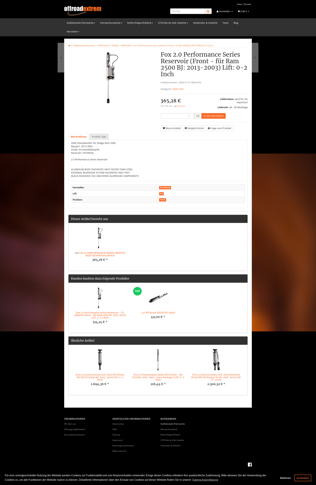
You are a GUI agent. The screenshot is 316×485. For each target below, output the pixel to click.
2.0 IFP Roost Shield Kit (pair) (158, 312)
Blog (236, 22)
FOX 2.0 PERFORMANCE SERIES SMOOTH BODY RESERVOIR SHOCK (101, 254)
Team (226, 22)
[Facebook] (250, 464)
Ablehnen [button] (285, 478)
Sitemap (116, 434)
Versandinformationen (74, 434)
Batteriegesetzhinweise (123, 445)
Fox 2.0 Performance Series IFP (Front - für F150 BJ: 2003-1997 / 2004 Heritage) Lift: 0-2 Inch (158, 377)
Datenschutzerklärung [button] (205, 479)
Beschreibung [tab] (78, 136)
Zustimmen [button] (303, 478)
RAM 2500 (178, 89)
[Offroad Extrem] (93, 11)
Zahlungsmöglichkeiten (74, 429)
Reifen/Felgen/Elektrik (139, 22)
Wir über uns (70, 423)
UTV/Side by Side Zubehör (172, 22)
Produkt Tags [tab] (99, 136)
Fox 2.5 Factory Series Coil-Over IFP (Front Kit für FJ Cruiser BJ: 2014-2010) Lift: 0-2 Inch (100, 377)
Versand (181, 106)
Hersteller (72, 31)
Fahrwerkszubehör (110, 22)
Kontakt (247, 4)
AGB (114, 429)
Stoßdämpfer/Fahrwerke (80, 22)
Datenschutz (118, 423)
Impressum (117, 440)
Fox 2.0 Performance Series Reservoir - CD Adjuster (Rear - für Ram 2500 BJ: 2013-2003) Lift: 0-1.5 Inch (100, 315)
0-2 (161, 194)
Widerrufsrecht (119, 451)
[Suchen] (208, 11)
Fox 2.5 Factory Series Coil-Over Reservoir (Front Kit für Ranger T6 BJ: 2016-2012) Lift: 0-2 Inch (216, 377)
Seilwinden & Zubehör (205, 22)
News (239, 4)
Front (162, 200)
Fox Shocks (165, 188)
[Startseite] (69, 45)
